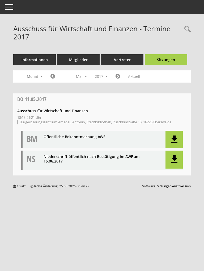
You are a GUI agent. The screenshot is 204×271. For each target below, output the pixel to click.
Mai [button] (80, 76)
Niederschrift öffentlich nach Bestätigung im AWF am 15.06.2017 (91, 159)
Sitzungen (166, 59)
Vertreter (122, 59)
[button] (174, 139)
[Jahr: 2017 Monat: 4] (52, 76)
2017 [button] (99, 76)
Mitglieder (78, 59)
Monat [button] (33, 76)
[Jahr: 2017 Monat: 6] (118, 76)
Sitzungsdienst (174, 186)
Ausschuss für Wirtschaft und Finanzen (52, 110)
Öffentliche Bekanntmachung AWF (74, 137)
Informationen (35, 59)
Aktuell (134, 76)
